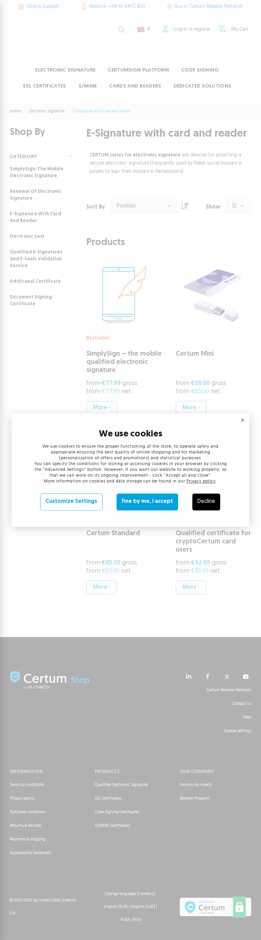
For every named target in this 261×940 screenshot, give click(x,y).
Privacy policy (201, 482)
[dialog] (130, 470)
